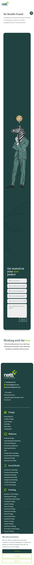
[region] (17, 549)
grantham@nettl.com (13, 387)
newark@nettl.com (12, 385)
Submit (23, 320)
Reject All (17, 561)
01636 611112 (10, 382)
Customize (17, 556)
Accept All (17, 551)
